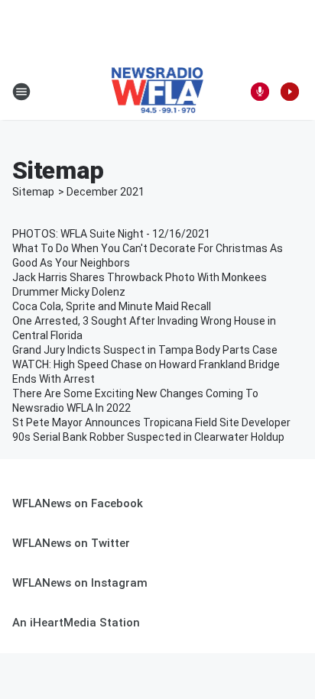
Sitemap (33, 192)
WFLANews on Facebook (77, 503)
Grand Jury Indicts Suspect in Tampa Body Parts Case (145, 350)
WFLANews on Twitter (71, 543)
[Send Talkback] (260, 92)
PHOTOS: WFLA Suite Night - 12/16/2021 (111, 234)
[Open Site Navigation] (21, 92)
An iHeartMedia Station (76, 622)
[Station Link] (158, 91)
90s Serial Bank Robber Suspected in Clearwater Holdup (148, 437)
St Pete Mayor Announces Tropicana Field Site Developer (151, 422)
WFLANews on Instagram (80, 583)
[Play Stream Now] (290, 92)
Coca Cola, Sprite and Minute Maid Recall (111, 306)
